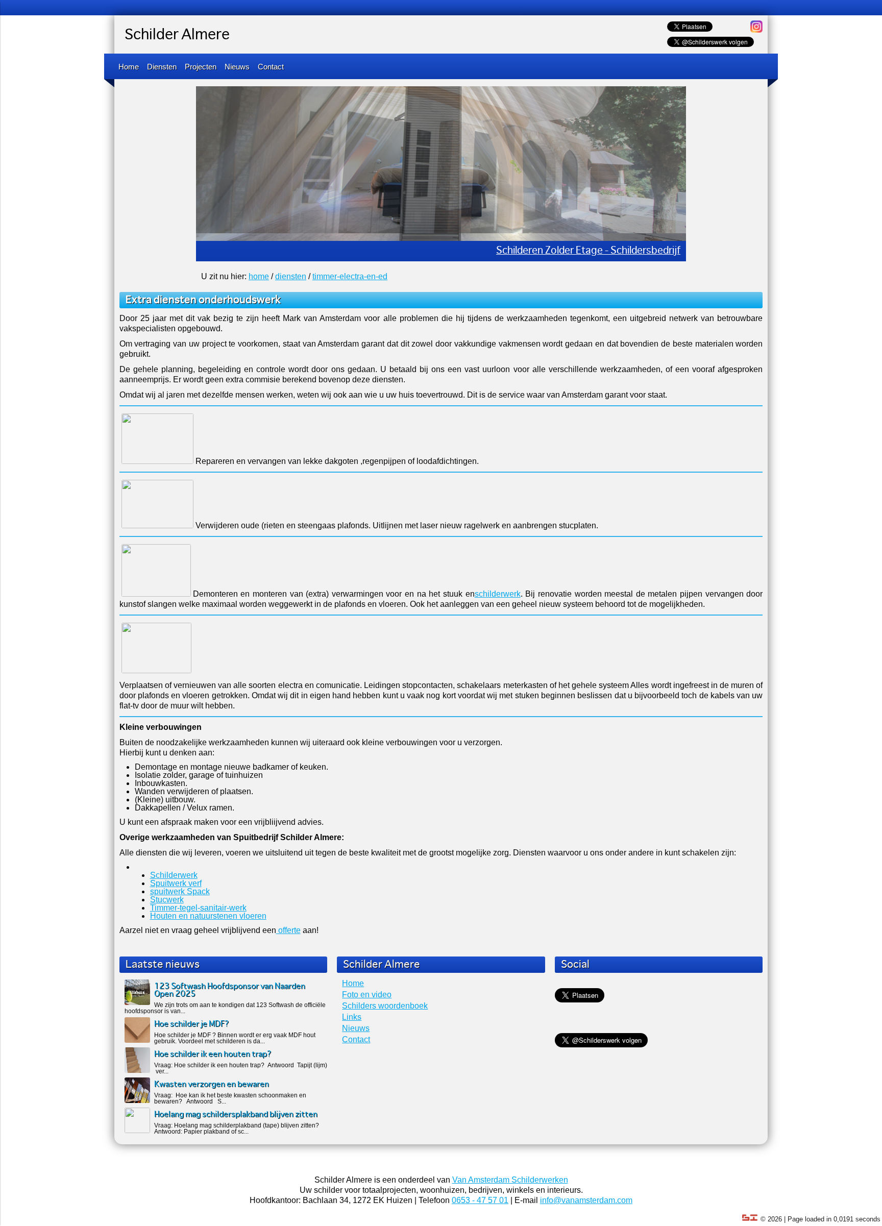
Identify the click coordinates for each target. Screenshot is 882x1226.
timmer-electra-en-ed (349, 276)
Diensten (162, 66)
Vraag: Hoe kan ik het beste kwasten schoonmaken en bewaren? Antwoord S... (230, 1098)
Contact (271, 66)
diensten (290, 276)
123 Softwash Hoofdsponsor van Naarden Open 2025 (229, 990)
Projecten (200, 66)
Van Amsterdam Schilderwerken (510, 1179)
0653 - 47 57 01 (480, 1200)
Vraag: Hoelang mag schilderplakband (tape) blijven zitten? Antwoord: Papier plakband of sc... (236, 1128)
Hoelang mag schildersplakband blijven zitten (235, 1114)
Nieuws (237, 66)
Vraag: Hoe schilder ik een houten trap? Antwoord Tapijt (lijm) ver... (240, 1068)
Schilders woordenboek (385, 1005)
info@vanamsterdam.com (586, 1200)
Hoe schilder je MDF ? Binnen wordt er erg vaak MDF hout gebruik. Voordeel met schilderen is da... (234, 1038)
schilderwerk (498, 594)
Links (351, 1017)
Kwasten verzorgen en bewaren (211, 1084)
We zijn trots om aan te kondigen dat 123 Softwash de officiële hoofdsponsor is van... (225, 1008)
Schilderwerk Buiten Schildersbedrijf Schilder (581, 251)
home (259, 276)
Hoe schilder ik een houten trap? (213, 1054)
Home (128, 66)
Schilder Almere (177, 35)
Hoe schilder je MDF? (191, 1024)
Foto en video (366, 994)
